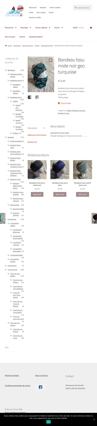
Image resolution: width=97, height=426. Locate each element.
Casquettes (12, 219)
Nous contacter (41, 375)
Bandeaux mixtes (47, 46)
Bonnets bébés (18, 209)
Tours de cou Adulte (15, 275)
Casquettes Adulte (14, 224)
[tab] (37, 128)
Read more (37, 194)
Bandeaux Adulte (35, 17)
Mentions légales (12, 375)
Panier (31, 12)
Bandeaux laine (16, 80)
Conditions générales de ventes (17, 385)
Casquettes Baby (16, 255)
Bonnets (11, 137)
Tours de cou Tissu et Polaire (17, 303)
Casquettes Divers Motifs (18, 237)
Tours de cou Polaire (17, 281)
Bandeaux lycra (19, 121)
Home (10, 46)
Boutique (43, 7)
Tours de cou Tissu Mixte (17, 311)
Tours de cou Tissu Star (18, 317)
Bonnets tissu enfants (18, 199)
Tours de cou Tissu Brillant (18, 287)
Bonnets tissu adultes (18, 193)
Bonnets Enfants (16, 214)
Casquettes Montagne (17, 250)
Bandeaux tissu (27, 46)
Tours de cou (12, 270)
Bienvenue (33, 7)
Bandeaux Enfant (16, 92)
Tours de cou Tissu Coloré (16, 295)
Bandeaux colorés (19, 115)
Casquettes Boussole (17, 231)
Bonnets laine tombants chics (16, 165)
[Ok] (94, 419)
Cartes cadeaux (54, 7)
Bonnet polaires (16, 141)
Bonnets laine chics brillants (15, 153)
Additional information (37, 135)
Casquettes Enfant (14, 260)
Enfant (51, 12)
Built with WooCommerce (15, 412)
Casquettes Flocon (17, 243)
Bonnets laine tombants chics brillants (16, 173)
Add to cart (60, 194)
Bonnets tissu (15, 179)
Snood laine (12, 266)
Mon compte (41, 12)
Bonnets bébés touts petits (17, 185)
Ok (48, 422)
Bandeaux (17, 46)
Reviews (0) (32, 142)
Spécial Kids (14, 205)
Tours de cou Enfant (15, 324)
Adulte (37, 46)
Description (32, 128)
